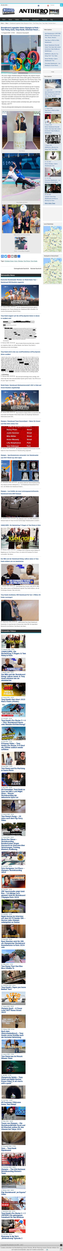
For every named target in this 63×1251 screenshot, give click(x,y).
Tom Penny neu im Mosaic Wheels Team (12, 1057)
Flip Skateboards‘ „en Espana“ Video (13, 1193)
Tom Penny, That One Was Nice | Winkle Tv (12, 967)
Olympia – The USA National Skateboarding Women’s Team (13, 1171)
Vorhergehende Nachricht (21, 268)
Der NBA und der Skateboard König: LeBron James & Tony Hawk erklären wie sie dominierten (13, 677)
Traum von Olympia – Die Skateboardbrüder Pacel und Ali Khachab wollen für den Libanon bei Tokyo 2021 (13, 1126)
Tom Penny (27, 261)
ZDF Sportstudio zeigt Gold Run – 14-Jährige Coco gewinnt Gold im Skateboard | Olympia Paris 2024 (13, 894)
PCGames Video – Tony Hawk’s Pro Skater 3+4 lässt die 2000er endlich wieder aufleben (13, 746)
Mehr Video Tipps (50, 203)
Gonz (15, 261)
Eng (51, 19)
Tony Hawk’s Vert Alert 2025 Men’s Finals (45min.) (13, 700)
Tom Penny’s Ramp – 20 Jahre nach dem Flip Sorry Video (11, 818)
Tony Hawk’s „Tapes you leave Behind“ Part (13, 988)
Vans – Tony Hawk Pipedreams (8, 1149)
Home (2, 23)
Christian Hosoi (9, 261)
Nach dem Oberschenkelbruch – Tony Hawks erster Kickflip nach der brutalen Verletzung (12, 1034)
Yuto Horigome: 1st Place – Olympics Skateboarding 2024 (12, 870)
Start (3, 19)
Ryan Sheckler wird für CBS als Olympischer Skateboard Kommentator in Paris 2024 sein (13, 944)
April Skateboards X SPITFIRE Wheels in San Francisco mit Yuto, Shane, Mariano (53, 35)
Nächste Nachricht (35, 268)
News (10, 19)
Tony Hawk (34, 261)
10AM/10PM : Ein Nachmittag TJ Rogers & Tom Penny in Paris (21, 525)
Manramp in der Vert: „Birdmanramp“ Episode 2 (11, 1237)
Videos (17, 19)
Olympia (20, 261)
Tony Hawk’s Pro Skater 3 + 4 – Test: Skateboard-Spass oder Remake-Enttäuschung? (13, 722)
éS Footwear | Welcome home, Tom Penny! (11, 1103)
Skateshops (25, 19)
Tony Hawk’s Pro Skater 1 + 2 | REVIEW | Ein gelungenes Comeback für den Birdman (13, 1215)
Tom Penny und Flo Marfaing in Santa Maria (13, 769)
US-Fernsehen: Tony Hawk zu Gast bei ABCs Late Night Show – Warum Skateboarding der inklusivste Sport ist (13, 793)
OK (47, 1249)
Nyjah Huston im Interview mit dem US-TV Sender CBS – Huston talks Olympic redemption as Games (13, 919)
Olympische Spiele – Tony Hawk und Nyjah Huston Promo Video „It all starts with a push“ (12, 1080)
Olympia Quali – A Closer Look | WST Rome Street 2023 (11, 1010)
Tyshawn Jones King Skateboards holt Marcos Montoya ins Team (51, 198)
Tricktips (44, 19)
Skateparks (35, 19)
